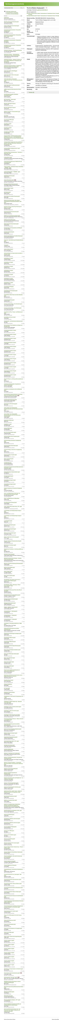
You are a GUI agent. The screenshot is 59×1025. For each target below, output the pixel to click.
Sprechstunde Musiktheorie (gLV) (10, 796)
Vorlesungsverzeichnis (14, 4)
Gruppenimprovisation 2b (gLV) (10, 346)
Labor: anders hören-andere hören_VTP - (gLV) (13, 506)
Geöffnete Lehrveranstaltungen (12, 13)
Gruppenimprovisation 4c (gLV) (10, 374)
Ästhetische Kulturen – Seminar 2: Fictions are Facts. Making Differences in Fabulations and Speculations (13, 60)
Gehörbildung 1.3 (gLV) (8, 266)
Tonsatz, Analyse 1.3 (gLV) (9, 948)
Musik (39, 13)
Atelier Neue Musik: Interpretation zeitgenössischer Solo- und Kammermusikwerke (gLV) (13, 80)
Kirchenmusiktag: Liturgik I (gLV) (10, 454)
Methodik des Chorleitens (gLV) (10, 545)
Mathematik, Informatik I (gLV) (10, 524)
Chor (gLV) (6, 115)
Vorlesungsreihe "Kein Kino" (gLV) (11, 977)
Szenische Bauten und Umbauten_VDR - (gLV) (13, 810)
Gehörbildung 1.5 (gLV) (8, 274)
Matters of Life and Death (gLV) (10, 532)
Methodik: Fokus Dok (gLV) (9, 554)
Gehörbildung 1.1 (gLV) (8, 258)
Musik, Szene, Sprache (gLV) (9, 575)
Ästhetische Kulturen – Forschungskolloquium (13, 50)
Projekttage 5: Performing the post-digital (12, 714)
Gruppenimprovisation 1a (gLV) (10, 330)
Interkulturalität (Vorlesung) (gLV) (10, 399)
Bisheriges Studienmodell (11, 11)
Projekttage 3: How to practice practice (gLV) (12, 706)
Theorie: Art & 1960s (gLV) (9, 830)
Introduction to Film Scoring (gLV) (10, 403)
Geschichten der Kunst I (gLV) (10, 317)
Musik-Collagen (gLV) (8, 571)
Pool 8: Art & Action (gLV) (9, 661)
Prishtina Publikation (8, 684)
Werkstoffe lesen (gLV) (8, 995)
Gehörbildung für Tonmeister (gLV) (11, 290)
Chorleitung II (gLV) (8, 127)
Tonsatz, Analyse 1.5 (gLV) (9, 956)
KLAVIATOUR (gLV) (8, 462)
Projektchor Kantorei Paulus (9, 692)
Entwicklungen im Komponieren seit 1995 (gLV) (13, 227)
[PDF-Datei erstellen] (46, 8)
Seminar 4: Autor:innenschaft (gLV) (11, 768)
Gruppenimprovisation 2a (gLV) (10, 342)
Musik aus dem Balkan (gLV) (9, 567)
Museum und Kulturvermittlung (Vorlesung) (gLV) (13, 563)
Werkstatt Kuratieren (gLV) (9, 991)
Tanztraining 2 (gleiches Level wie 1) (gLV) (12, 822)
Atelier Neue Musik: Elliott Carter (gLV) (11, 74)
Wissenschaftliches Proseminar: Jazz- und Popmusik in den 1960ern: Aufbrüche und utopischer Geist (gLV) (12, 1010)
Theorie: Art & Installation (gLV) (10, 834)
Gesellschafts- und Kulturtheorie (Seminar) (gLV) (13, 321)
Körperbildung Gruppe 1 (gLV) (10, 480)
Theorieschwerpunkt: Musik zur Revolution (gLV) (13, 887)
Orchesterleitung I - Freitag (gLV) (10, 615)
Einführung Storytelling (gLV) (9, 219)
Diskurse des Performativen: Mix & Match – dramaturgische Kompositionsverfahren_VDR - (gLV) (13, 201)
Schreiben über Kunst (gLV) (9, 745)
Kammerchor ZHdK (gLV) (9, 420)
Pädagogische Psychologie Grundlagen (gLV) (13, 633)
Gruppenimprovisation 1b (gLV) (10, 334)
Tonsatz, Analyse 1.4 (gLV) (9, 952)
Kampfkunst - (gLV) (8, 424)
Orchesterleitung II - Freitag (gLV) (10, 619)
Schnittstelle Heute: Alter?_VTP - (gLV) (11, 741)
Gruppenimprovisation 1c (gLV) (10, 338)
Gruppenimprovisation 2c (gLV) (10, 350)
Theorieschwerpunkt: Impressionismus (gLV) (12, 879)
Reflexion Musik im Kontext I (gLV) (10, 733)
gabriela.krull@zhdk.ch (42, 10)
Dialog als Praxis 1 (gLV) (8, 188)
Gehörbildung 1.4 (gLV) (8, 270)
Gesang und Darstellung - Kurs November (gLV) (13, 303)
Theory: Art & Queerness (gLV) (10, 920)
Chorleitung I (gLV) (7, 123)
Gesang (30, 14)
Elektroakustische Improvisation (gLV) (11, 223)
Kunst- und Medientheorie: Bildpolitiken (11, 498)
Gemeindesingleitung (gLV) (9, 299)
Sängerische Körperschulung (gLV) (11, 737)
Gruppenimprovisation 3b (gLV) (10, 358)
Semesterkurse (44, 13)
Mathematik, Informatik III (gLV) (10, 528)
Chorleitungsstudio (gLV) (9, 131)
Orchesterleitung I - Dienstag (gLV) (10, 611)
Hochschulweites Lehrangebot (12, 12)
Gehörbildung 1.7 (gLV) (8, 282)
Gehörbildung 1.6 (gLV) (8, 278)
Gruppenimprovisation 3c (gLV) (10, 362)
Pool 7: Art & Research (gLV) (9, 657)
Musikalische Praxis (51, 13)
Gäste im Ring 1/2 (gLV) (8, 249)
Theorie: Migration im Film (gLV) (10, 865)
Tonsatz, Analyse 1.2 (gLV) (9, 944)
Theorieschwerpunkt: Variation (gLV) (11, 911)
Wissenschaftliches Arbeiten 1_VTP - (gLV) (12, 999)
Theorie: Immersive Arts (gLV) (10, 861)
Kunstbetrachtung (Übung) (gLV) (10, 502)
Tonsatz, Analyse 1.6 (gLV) (9, 960)
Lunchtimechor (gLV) (8, 520)
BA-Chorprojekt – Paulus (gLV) (10, 99)
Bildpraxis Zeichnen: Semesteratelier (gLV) (12, 111)
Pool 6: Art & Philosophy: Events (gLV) (11, 653)
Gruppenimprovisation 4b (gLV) (10, 370)
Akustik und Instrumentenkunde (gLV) (11, 21)
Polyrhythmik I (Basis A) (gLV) (10, 637)
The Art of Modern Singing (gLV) (10, 826)
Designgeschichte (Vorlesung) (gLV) (11, 184)
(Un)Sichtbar (6, 17)
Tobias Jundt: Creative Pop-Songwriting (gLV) (13, 936)
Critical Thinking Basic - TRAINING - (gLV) (12, 171)
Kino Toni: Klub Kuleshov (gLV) (10, 432)
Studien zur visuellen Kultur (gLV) (10, 800)
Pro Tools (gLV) (7, 688)
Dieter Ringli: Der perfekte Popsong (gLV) (12, 196)
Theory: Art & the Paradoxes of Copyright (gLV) (13, 928)
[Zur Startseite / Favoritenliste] (4, 11)
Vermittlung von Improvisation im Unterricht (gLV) (13, 968)
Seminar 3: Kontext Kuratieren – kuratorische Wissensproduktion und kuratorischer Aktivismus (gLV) (13, 763)
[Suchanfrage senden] (21, 16)
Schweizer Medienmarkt (8, 749)
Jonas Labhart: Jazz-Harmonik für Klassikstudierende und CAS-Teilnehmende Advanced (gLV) (12, 415)
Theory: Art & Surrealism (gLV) (10, 924)
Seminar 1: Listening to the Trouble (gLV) (12, 753)
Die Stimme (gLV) (7, 192)
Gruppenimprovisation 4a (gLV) (10, 366)
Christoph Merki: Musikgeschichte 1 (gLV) (12, 148)
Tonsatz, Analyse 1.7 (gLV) (9, 964)
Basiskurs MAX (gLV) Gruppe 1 (10, 103)
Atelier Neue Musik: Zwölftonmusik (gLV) (12, 85)
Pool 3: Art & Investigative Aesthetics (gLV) (12, 649)
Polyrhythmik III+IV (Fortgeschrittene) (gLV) (12, 645)
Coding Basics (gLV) (8, 157)
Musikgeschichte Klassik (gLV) (10, 603)
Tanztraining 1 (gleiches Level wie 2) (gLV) (12, 818)
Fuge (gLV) (6, 245)
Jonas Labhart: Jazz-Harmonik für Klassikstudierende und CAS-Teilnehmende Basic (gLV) (13, 408)
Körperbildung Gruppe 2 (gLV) (10, 484)
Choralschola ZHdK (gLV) (9, 119)
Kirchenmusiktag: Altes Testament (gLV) (12, 436)
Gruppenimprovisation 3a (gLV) (10, 354)
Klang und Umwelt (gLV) (9, 458)
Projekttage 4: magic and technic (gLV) (11, 710)
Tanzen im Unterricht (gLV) (9, 814)
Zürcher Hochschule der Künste (9, 1019)
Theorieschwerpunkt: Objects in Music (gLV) (12, 891)
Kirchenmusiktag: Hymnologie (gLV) (11, 445)
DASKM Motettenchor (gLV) (9, 175)
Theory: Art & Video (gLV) (9, 932)
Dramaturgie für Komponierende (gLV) (11, 211)
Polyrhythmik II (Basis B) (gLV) (10, 641)
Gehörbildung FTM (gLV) (9, 286)
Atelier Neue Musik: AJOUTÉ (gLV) (10, 70)
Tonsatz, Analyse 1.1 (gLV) (9, 940)
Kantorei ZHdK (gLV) (8, 428)
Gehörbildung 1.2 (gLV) (8, 262)
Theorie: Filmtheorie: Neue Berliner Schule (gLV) (13, 852)
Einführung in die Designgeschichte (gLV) (12, 215)
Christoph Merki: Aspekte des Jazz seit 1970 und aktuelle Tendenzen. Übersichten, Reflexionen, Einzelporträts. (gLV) (13, 143)
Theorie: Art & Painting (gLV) (9, 838)
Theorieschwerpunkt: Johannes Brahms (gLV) (13, 883)
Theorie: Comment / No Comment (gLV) (11, 842)
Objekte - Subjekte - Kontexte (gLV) (11, 607)
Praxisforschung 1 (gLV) (8, 680)
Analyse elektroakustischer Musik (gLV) (11, 25)
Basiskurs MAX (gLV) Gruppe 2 (10, 107)
